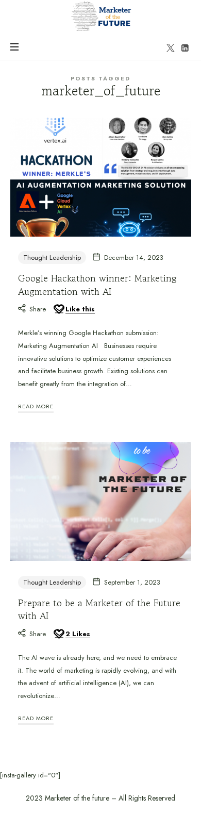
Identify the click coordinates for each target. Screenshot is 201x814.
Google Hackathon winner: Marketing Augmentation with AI (97, 284)
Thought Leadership (52, 257)
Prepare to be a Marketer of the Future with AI (99, 609)
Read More (36, 406)
